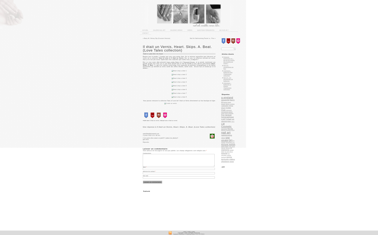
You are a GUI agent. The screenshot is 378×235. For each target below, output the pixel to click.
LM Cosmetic (226, 125)
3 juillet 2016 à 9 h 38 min (151, 135)
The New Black (228, 151)
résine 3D (229, 148)
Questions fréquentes (205, 30)
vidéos (232, 159)
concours (229, 110)
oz (233, 140)
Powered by (176, 234)
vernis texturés (226, 158)
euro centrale (229, 113)
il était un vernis (172, 120)
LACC (232, 121)
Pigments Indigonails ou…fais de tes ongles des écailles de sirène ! (229, 60)
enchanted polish (227, 112)
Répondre (146, 142)
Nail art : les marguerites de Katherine (228, 79)
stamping (225, 150)
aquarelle (225, 100)
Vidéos (189, 30)
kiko (229, 121)
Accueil (145, 30)
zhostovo (225, 162)
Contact (145, 33)
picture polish (228, 144)
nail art (226, 132)
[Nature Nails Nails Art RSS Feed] (170, 233)
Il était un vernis (154, 120)
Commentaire (147, 153)
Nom (145, 167)
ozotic (223, 142)
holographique (227, 117)
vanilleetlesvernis (150, 134)
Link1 (184, 231)
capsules (224, 106)
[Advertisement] (159, 207)
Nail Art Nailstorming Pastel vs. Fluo (202, 38)
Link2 (189, 231)
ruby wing (232, 146)
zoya (232, 162)
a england (227, 97)
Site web (145, 175)
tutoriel (224, 153)
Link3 (193, 231)
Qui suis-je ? (224, 30)
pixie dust (224, 146)
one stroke (225, 139)
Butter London (230, 104)
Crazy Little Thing (173, 62)
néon (223, 138)
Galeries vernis (176, 30)
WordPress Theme (190, 234)
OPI (231, 140)
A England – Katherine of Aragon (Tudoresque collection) (227, 86)
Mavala (230, 129)
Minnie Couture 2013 (227, 130)
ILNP (223, 119)
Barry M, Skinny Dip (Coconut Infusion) (157, 38)
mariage (224, 129)
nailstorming (226, 135)
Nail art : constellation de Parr (228, 67)
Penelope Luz (230, 142)
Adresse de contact (149, 171)
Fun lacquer (226, 115)
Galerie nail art (159, 30)
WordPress (181, 234)
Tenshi (161, 53)
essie (223, 113)
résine (223, 148)
